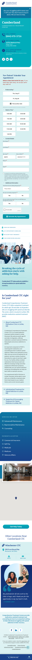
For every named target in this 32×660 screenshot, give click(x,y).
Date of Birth (19, 154)
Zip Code (5, 154)
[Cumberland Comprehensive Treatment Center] (9, 3)
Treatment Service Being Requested (12, 185)
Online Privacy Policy (8, 647)
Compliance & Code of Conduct (21, 647)
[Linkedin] (7, 59)
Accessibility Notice (12, 645)
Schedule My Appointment (17, 216)
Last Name (6, 147)
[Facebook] (3, 59)
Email (4, 166)
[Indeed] (11, 59)
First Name (6, 141)
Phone (5, 160)
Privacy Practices (21, 645)
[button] (16, 498)
